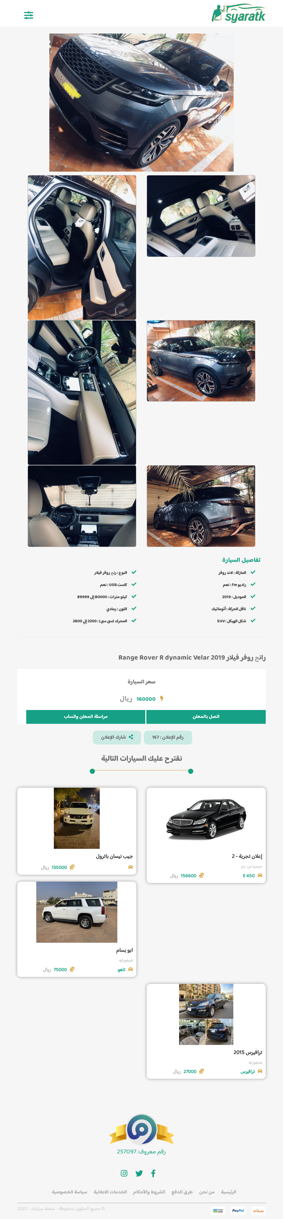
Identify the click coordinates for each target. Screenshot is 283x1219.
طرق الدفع (182, 1192)
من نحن (207, 1192)
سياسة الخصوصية (69, 1192)
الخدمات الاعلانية (110, 1192)
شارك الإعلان (114, 737)
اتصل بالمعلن (206, 717)
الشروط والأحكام (149, 1192)
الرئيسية (228, 1192)
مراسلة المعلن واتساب (86, 717)
